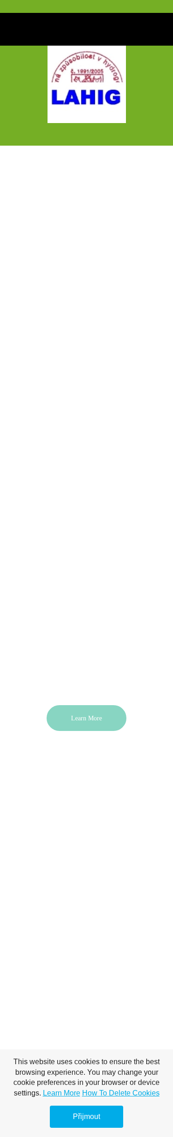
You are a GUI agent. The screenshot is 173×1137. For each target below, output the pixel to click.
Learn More (61, 1093)
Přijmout (86, 1116)
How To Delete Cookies (121, 1093)
